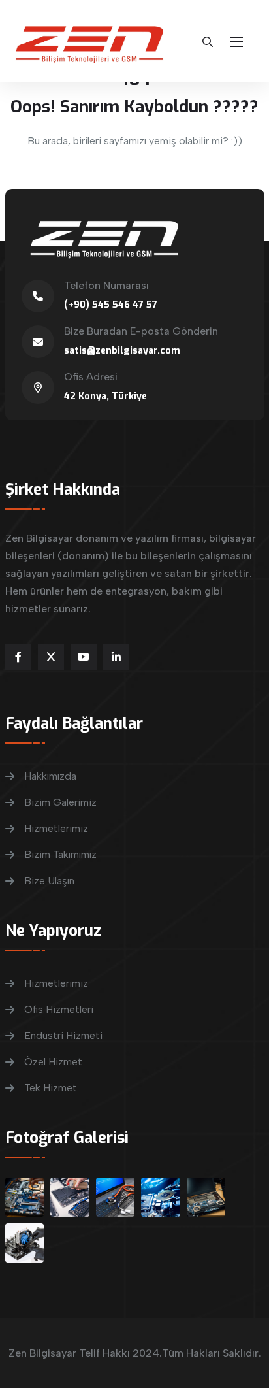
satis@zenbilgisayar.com (122, 350)
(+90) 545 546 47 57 (110, 305)
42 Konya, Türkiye (105, 396)
